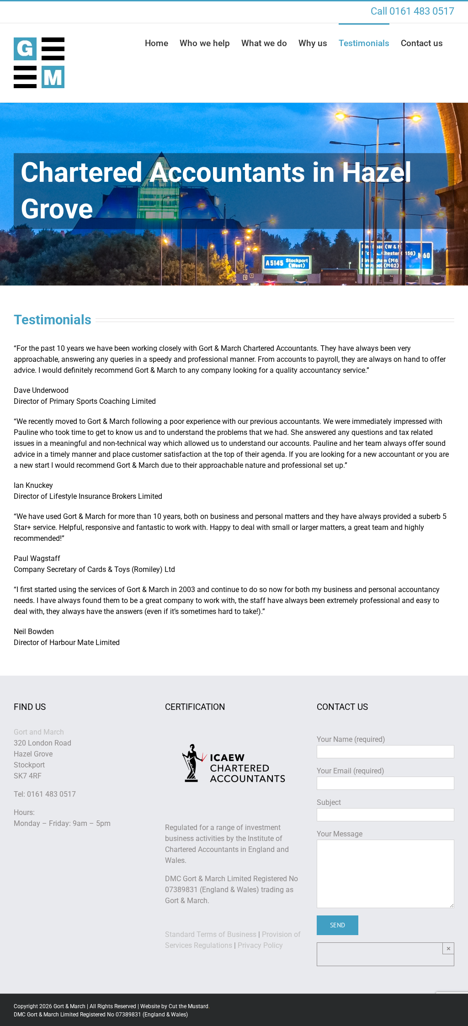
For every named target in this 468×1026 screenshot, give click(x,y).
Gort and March (39, 732)
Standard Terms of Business (210, 934)
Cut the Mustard (189, 1006)
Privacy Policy (260, 945)
